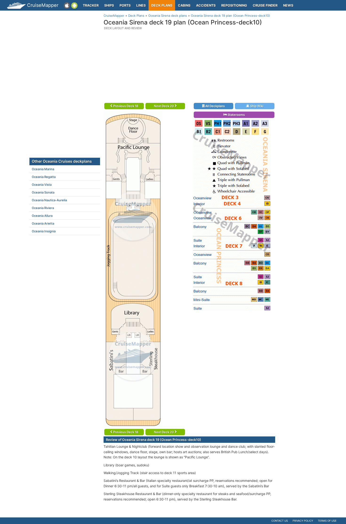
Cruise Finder (265, 5)
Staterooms (236, 115)
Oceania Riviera (43, 208)
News (288, 5)
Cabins (184, 5)
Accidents (206, 5)
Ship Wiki (256, 106)
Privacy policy (303, 520)
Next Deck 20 (164, 106)
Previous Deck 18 (125, 106)
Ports (125, 5)
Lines (141, 5)
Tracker (91, 5)
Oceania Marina (43, 169)
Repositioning (234, 5)
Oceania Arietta (43, 223)
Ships (109, 5)
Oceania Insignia (44, 231)
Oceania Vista (42, 184)
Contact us (279, 520)
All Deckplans (215, 106)
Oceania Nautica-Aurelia (49, 200)
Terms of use (327, 520)
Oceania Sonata (43, 192)
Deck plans (161, 5)
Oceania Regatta (44, 177)
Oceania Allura (42, 216)
